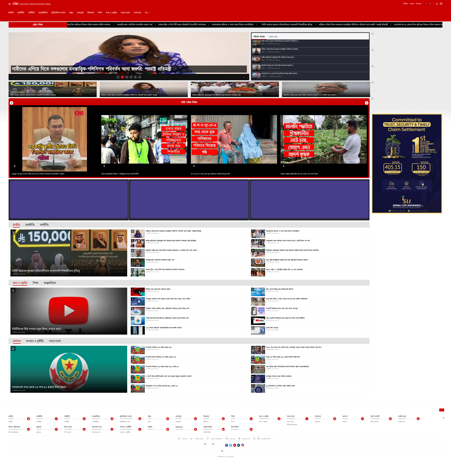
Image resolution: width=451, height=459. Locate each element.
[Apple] (216, 445)
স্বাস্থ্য (71, 12)
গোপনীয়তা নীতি (265, 439)
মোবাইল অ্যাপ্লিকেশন (216, 439)
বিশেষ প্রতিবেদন (14, 427)
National (179, 427)
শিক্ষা (100, 12)
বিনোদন (90, 12)
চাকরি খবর (402, 416)
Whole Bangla (292, 424)
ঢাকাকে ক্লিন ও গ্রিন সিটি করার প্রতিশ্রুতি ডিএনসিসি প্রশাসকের (89, 24)
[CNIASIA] (223, 451)
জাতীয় (11, 12)
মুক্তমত (38, 427)
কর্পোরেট (184, 439)
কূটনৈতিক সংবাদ (58, 12)
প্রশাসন (345, 416)
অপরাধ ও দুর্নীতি (125, 427)
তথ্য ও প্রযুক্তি (111, 12)
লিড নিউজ (234, 427)
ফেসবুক (412, 4)
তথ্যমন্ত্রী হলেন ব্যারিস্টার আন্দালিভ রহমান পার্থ (384, 24)
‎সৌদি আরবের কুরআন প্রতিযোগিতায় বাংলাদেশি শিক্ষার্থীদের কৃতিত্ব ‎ (195, 24)
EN (430, 4)
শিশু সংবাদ (68, 427)
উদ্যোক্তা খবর (97, 427)
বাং (426, 4)
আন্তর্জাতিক (43, 12)
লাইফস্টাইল (207, 427)
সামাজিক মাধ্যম (198, 439)
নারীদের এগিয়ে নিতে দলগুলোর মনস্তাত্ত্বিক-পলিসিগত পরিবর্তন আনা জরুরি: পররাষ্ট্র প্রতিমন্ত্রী (261, 24)
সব (146, 12)
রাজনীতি (20, 12)
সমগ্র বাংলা (125, 12)
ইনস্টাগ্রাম (418, 4)
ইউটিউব (405, 4)
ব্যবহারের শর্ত (246, 439)
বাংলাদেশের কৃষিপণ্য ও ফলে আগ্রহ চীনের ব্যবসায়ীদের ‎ (140, 24)
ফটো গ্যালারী (374, 416)
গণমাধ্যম (137, 12)
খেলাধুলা (80, 12)
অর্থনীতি (31, 12)
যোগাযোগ (232, 439)
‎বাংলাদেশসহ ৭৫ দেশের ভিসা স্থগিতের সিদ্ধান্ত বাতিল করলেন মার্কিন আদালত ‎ (330, 24)
